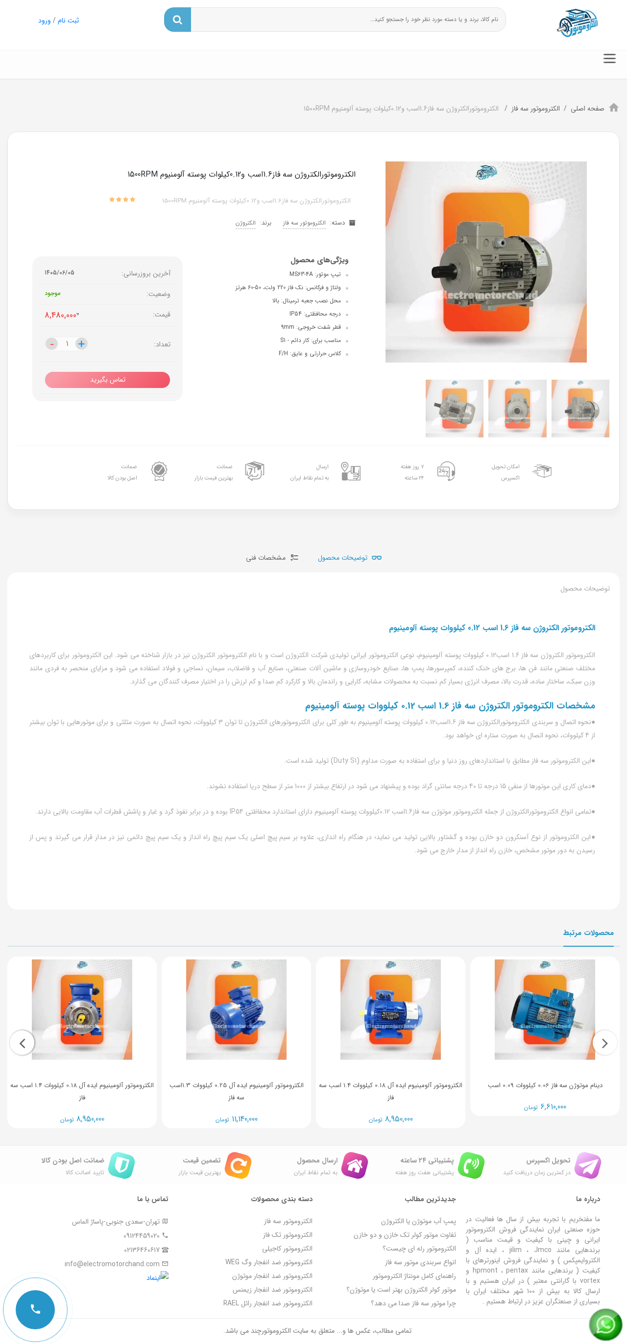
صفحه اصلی (587, 108)
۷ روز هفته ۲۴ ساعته (412, 472)
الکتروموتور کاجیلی (287, 1248)
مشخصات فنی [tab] (267, 557)
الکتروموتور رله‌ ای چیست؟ (419, 1248)
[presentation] (605, 1042)
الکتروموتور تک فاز (288, 1235)
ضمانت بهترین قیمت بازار (213, 472)
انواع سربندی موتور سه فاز (420, 1262)
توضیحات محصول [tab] (343, 557)
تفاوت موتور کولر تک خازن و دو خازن (405, 1235)
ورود (44, 20)
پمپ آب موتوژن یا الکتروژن (418, 1221)
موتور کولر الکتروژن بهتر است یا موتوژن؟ (401, 1289)
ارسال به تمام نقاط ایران (309, 472)
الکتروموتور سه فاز (535, 108)
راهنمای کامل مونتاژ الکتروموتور (414, 1276)
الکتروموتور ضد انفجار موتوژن (272, 1276)
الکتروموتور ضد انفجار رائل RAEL (268, 1303)
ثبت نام (68, 20)
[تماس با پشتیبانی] (35, 1309)
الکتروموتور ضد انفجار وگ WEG (269, 1262)
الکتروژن (246, 223)
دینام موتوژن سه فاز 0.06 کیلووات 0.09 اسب (545, 1085)
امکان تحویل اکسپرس (506, 472)
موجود (52, 293)
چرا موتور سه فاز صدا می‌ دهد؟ (413, 1303)
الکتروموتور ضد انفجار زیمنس (273, 1289)
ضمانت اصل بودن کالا (122, 472)
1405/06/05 (59, 273)
